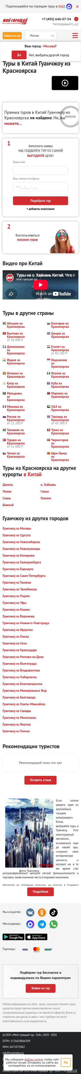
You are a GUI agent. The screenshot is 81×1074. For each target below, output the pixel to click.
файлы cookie (33, 1059)
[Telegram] (42, 924)
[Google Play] (13, 937)
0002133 (72, 1070)
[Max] (69, 6)
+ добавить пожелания (40, 209)
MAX (61, 6)
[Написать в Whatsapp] (53, 924)
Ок (66, 1062)
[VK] (30, 912)
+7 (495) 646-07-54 (56, 19)
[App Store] (36, 937)
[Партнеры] (38, 949)
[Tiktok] (53, 912)
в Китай (33, 474)
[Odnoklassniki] (42, 912)
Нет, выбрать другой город (49, 55)
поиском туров (27, 239)
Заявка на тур (12, 35)
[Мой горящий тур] (15, 21)
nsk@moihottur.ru (13, 1053)
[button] (65, 83)
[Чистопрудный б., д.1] (77, 19)
